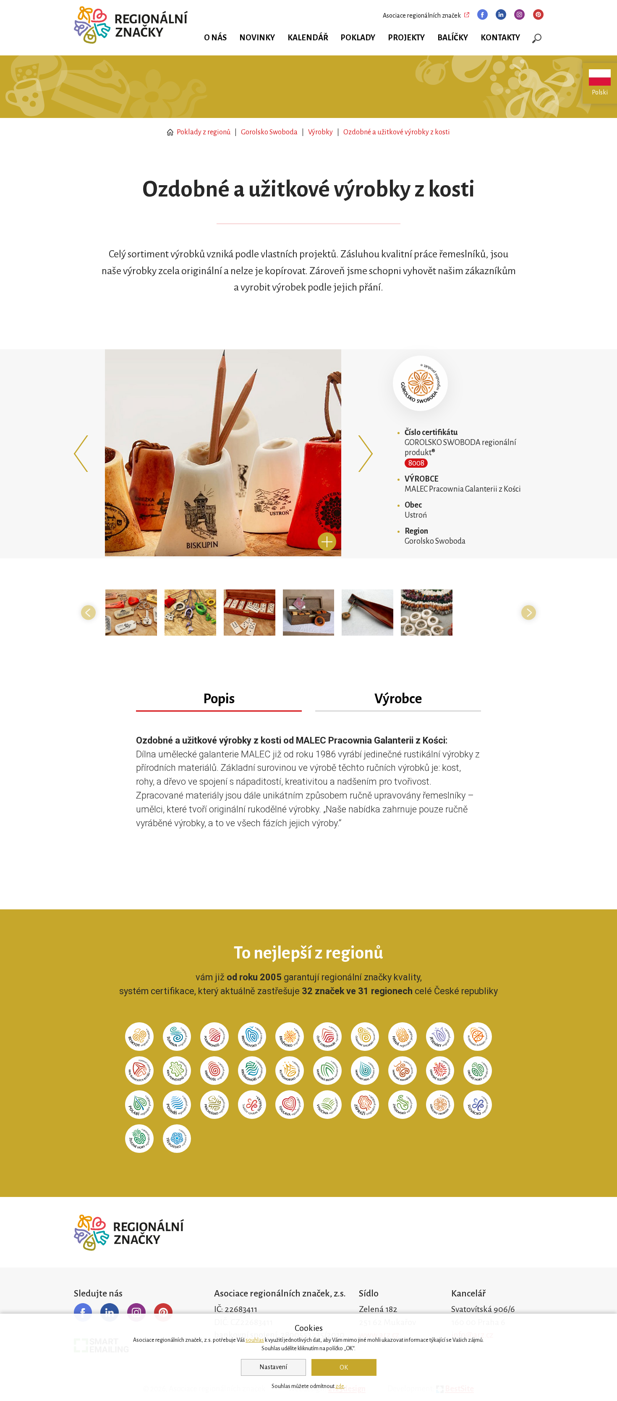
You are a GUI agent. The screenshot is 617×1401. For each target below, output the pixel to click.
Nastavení (273, 1367)
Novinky (257, 38)
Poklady (357, 38)
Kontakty (500, 38)
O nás (215, 38)
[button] (83, 453)
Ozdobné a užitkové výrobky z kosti (396, 132)
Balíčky (452, 38)
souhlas (255, 1340)
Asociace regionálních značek (422, 15)
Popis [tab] (219, 698)
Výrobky (320, 132)
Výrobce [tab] (398, 698)
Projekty (406, 38)
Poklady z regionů (202, 132)
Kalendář (308, 38)
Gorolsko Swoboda (269, 132)
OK (344, 1367)
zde (339, 1386)
